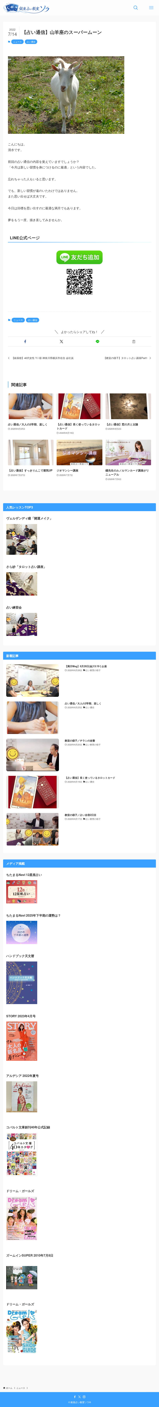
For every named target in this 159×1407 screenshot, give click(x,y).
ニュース (17, 41)
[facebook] (75, 1397)
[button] (25, 341)
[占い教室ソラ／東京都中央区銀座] (26, 7)
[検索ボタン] (135, 7)
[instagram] (84, 1397)
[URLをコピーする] (134, 341)
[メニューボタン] (151, 7)
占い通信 (31, 41)
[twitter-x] (79, 1397)
